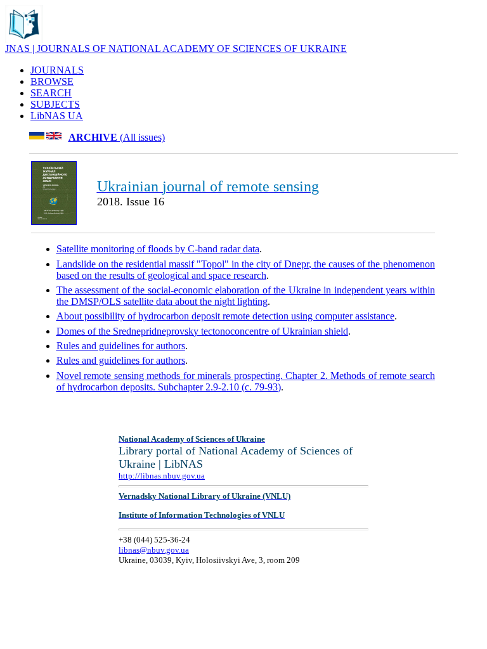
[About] (24, 39)
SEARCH (51, 92)
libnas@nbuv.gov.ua (154, 550)
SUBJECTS (55, 104)
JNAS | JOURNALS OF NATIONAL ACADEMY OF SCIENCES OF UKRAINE (176, 48)
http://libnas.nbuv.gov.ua (162, 475)
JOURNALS (57, 70)
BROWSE (52, 81)
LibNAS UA (56, 115)
